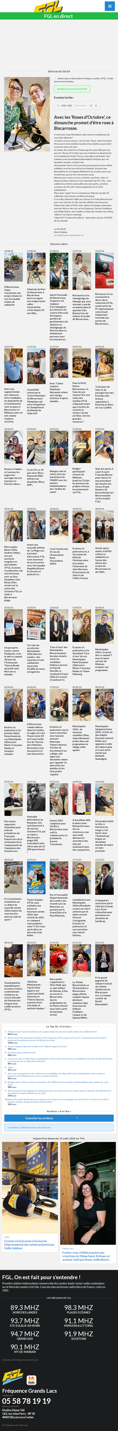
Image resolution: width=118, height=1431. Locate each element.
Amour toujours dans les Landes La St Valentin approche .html (37, 1046)
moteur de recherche (40, 1127)
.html (10, 1067)
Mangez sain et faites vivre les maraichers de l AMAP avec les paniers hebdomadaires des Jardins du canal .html (58, 1083)
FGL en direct (58, 16)
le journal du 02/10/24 (72, 89)
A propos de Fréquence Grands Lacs (20, 1359)
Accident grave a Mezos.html (21, 1052)
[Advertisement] (59, 44)
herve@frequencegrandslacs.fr (69, 235)
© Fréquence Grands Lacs (15, 1425)
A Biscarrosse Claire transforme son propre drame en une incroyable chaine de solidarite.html (52, 1031)
